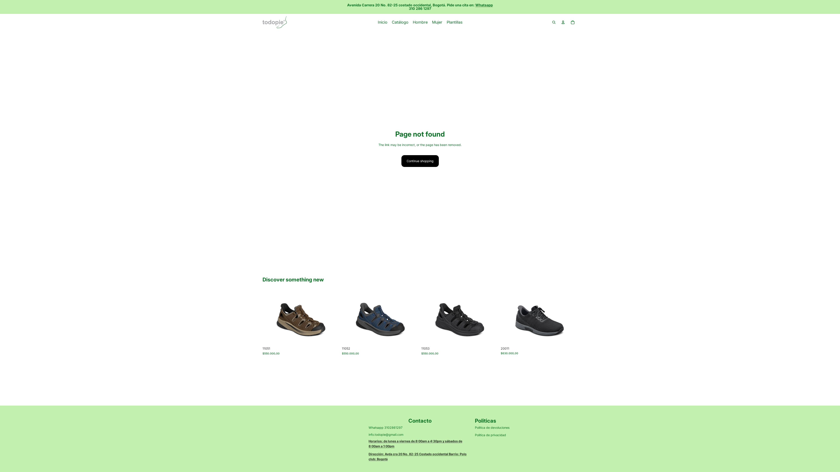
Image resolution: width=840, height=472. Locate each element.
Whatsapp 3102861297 (385, 427)
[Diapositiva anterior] (269, 317)
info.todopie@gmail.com (386, 434)
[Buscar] (554, 22)
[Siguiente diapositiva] (332, 317)
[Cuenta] (563, 22)
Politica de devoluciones (492, 427)
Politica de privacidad (490, 435)
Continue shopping (420, 161)
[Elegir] (332, 338)
